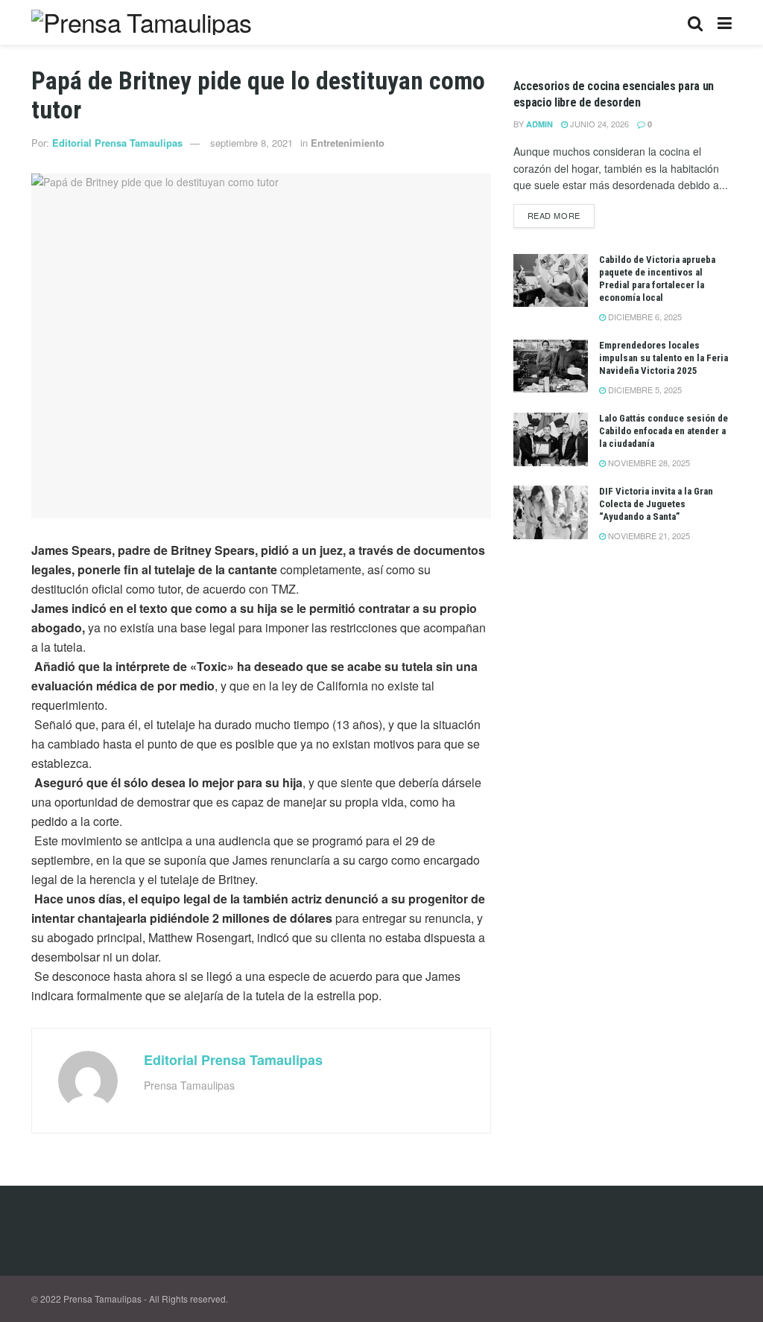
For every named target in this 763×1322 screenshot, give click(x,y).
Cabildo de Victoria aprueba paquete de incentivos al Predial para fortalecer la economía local (657, 278)
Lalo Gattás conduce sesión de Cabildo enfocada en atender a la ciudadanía (663, 431)
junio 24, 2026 (598, 124)
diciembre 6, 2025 (644, 316)
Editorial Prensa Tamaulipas (117, 143)
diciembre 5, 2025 (644, 389)
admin (539, 124)
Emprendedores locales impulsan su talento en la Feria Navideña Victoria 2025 (663, 358)
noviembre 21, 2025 (648, 535)
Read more (554, 215)
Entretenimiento (347, 143)
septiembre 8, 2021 (251, 143)
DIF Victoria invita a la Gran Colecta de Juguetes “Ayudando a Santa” (656, 504)
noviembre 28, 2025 (648, 462)
